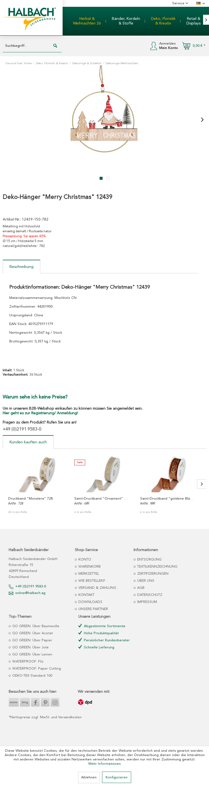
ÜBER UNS (145, 581)
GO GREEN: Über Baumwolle (35, 626)
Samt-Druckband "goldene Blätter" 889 (167, 498)
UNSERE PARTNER (92, 609)
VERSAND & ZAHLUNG (96, 588)
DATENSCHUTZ (149, 595)
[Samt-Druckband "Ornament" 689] (104, 473)
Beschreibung (21, 267)
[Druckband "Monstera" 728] (38, 473)
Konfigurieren (117, 777)
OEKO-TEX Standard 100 (31, 675)
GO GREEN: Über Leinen (31, 654)
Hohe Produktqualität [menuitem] (101, 633)
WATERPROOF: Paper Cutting (36, 668)
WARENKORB (89, 566)
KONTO (84, 559)
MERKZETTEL (88, 573)
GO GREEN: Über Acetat (32, 633)
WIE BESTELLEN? (91, 581)
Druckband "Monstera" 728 (30, 498)
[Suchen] (55, 46)
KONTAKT (85, 595)
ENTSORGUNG (149, 559)
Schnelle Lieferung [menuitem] (98, 647)
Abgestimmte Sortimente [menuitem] (104, 626)
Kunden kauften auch (28, 442)
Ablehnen (89, 777)
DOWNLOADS (89, 602)
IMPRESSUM (146, 602)
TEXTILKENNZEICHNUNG (156, 566)
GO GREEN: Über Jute (30, 647)
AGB (140, 588)
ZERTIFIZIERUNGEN (152, 573)
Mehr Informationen (104, 764)
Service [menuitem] (179, 3)
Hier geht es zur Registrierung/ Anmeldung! (40, 413)
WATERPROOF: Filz (27, 661)
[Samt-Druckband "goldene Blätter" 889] (170, 473)
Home (28, 63)
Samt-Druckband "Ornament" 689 (101, 498)
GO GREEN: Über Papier (31, 640)
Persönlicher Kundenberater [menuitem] (106, 640)
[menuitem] (87, 21)
